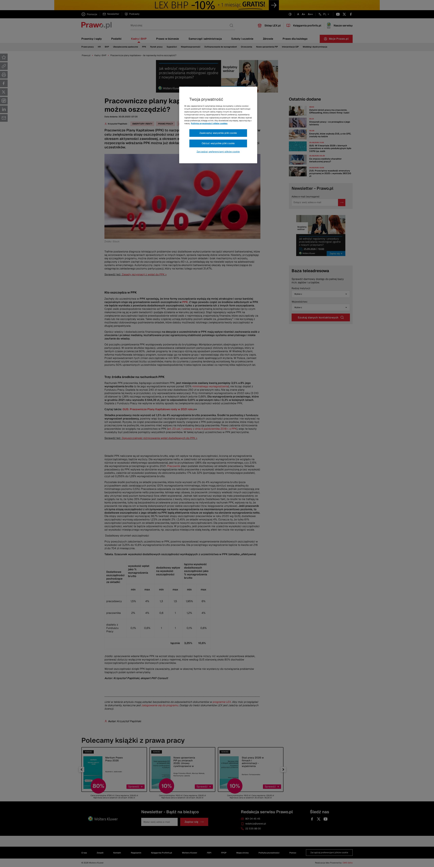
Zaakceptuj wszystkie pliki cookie (218, 132)
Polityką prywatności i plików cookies (209, 123)
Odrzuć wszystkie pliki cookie (218, 143)
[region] (218, 125)
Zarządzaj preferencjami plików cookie (218, 151)
